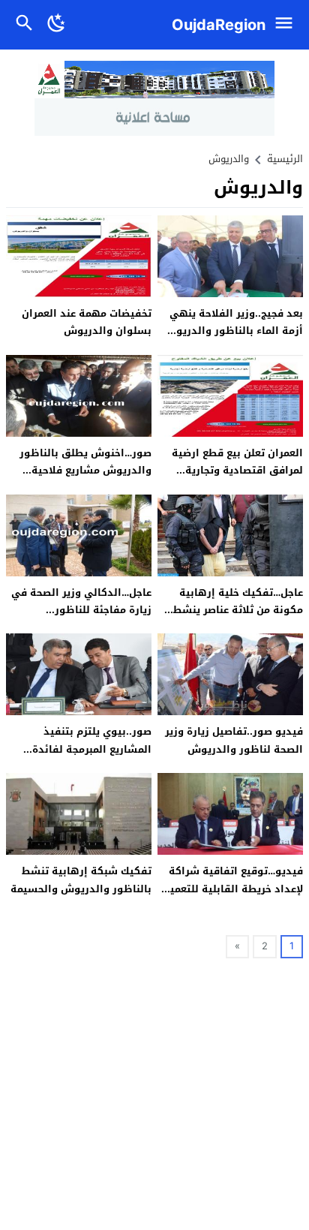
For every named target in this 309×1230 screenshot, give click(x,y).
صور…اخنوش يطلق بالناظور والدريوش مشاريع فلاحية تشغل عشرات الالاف (86, 471)
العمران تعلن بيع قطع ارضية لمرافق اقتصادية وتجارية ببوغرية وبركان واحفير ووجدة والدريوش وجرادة (234, 479)
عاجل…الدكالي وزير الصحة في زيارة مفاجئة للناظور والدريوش (81, 610)
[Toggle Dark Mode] (57, 25)
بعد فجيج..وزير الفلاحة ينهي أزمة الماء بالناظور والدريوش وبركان (233, 331)
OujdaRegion (219, 25)
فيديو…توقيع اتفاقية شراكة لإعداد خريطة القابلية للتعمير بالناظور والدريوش (234, 889)
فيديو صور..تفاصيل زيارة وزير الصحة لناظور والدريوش (234, 740)
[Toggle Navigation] (287, 25)
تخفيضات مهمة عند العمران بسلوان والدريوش (87, 322)
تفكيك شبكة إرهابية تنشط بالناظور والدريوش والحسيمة (81, 880)
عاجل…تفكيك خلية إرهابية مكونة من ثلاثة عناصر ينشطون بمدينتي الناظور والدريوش (231, 610)
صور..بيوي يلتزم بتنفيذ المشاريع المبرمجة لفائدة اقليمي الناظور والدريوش (90, 749)
